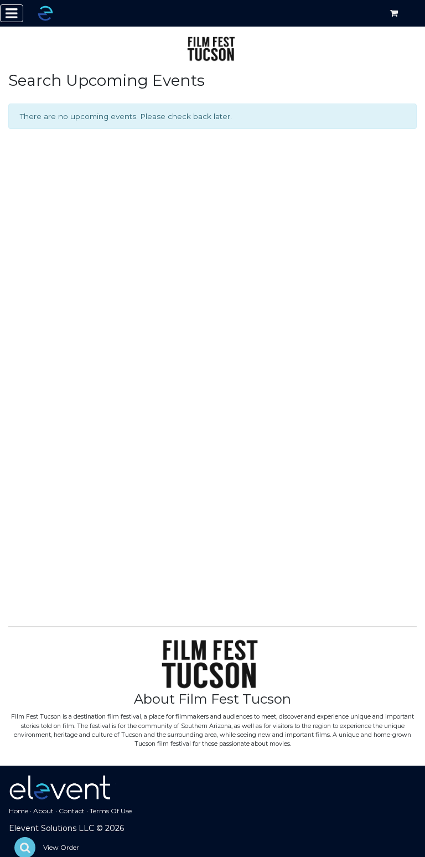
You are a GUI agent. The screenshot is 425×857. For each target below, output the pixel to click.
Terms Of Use (111, 811)
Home (18, 811)
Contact (72, 811)
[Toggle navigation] (11, 13)
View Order (61, 847)
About (43, 811)
